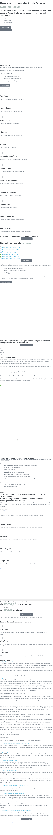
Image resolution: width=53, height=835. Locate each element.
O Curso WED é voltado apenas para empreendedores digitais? (16, 810)
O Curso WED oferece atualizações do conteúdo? (13, 793)
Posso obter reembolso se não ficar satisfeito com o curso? (15, 801)
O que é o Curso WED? (7, 661)
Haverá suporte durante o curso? (9, 770)
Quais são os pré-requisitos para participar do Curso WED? (15, 743)
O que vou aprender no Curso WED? (10, 760)
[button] (26, 662)
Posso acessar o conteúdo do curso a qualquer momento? (15, 785)
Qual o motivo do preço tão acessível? (11, 678)
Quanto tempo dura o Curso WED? (10, 752)
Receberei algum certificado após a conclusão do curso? (15, 777)
